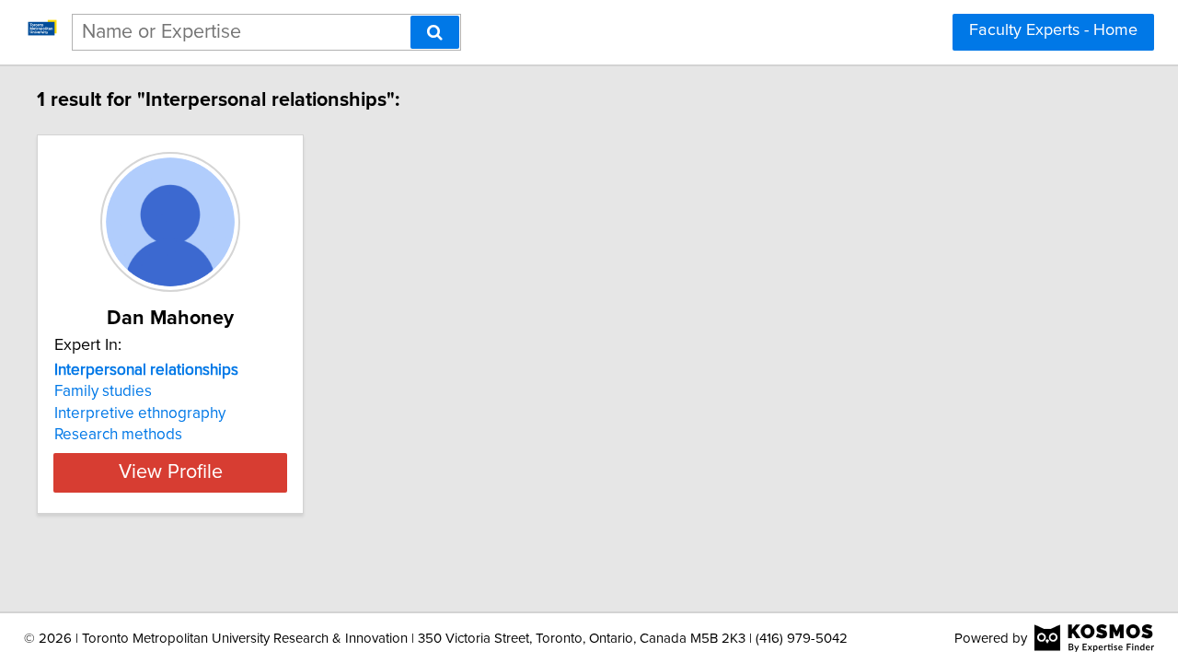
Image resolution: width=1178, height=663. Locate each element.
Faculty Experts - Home (1053, 30)
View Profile (171, 472)
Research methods (118, 434)
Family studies (103, 391)
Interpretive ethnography (139, 413)
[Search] (434, 32)
